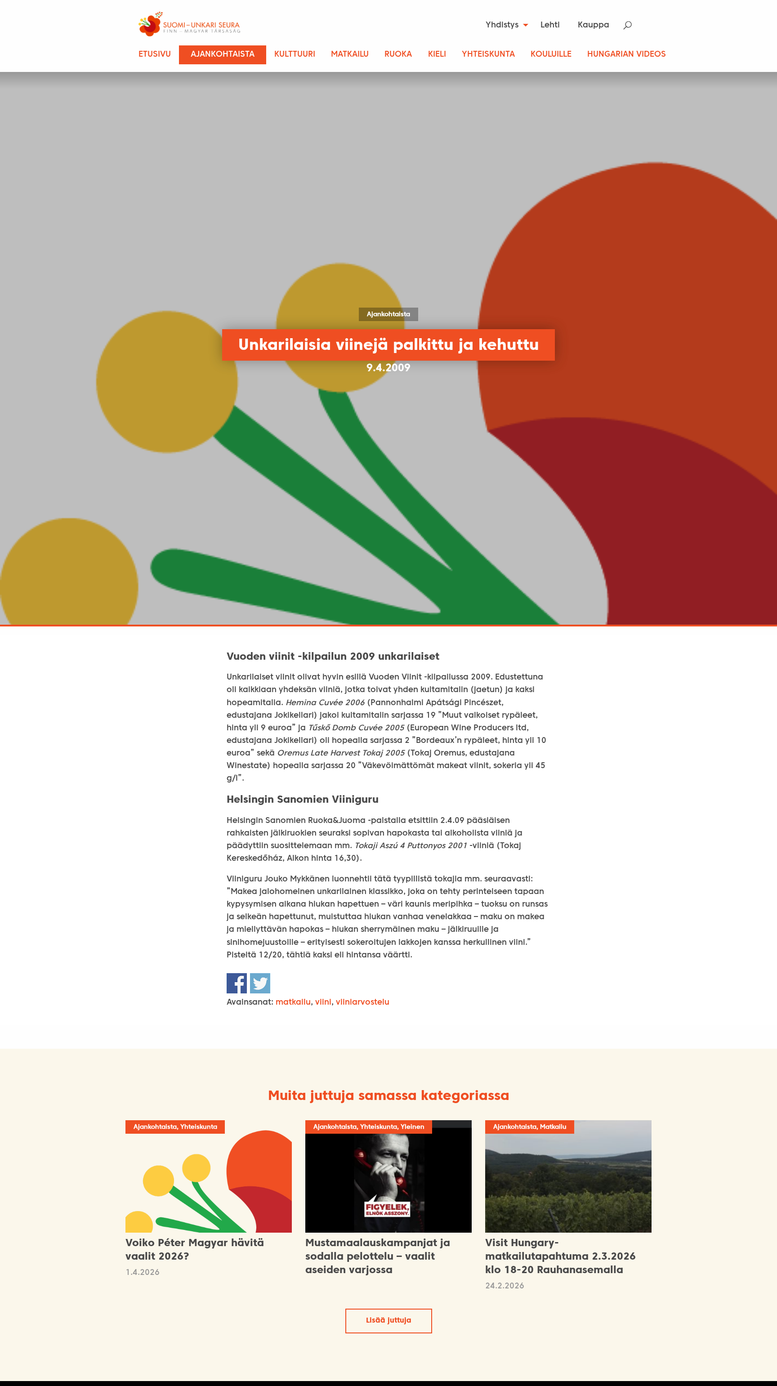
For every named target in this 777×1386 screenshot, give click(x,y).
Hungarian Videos (626, 54)
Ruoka (398, 54)
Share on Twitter (260, 983)
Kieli (437, 54)
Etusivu (154, 54)
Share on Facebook (237, 983)
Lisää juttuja (388, 1320)
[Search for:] (633, 25)
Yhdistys (502, 25)
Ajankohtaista (223, 54)
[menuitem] (504, 25)
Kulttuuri (294, 54)
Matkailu (350, 54)
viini (323, 1002)
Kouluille (551, 54)
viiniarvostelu (362, 1002)
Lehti (550, 25)
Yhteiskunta (488, 54)
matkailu (293, 1002)
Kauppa (593, 25)
